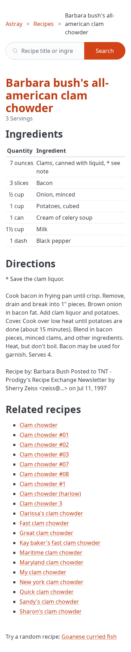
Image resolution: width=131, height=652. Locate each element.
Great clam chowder (46, 533)
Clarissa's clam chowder (51, 513)
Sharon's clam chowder (51, 611)
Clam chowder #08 (44, 474)
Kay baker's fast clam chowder (60, 543)
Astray (14, 24)
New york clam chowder (51, 582)
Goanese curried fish (89, 636)
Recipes (44, 24)
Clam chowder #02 (44, 444)
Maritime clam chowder (51, 552)
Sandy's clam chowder (49, 601)
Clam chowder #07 (44, 464)
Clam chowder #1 (43, 484)
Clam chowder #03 (44, 454)
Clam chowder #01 (44, 435)
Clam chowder (39, 425)
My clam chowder (43, 572)
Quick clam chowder (47, 592)
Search (105, 51)
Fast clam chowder (44, 523)
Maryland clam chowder (51, 562)
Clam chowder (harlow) (50, 493)
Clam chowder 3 (41, 503)
